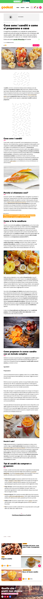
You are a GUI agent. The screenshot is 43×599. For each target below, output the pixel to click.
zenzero (30, 500)
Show (27, 7)
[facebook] (10, 597)
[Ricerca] (32, 7)
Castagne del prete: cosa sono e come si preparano (31, 546)
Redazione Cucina (10, 42)
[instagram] (5, 597)
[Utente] (37, 7)
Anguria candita (6, 559)
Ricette (22, 7)
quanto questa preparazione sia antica (16, 201)
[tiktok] (2, 597)
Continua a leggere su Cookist (21, 515)
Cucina (5, 536)
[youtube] (8, 597)
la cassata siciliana (19, 473)
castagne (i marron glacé (14, 480)
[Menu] (40, 7)
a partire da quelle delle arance (16, 496)
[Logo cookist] (7, 7)
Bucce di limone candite (30, 572)
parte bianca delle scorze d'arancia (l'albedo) (14, 447)
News (18, 7)
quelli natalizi (13, 161)
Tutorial (9, 536)
